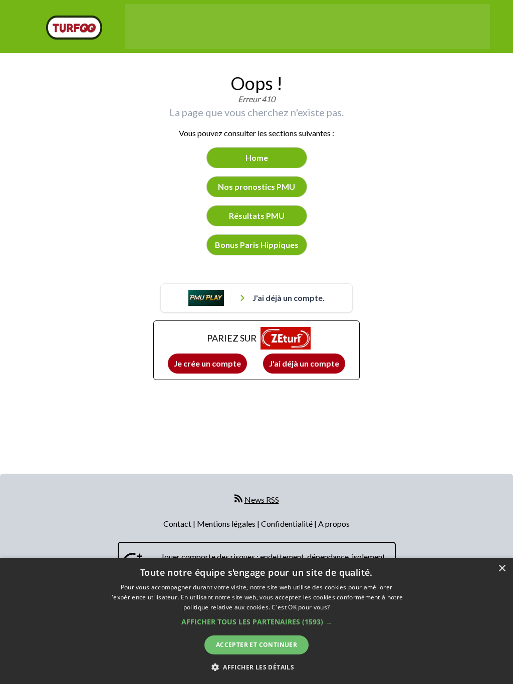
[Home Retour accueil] (74, 28)
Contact (178, 523)
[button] (256, 621)
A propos (334, 523)
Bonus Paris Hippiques (257, 244)
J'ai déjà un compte (304, 363)
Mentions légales (227, 523)
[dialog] (256, 621)
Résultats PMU (257, 215)
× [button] (501, 568)
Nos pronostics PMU (256, 186)
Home (256, 157)
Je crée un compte (207, 363)
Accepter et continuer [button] (256, 644)
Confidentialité (287, 523)
